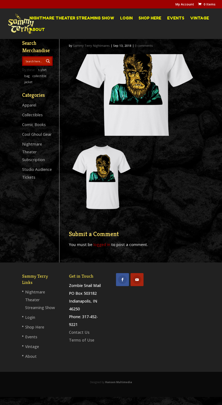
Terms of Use (81, 340)
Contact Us (79, 332)
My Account (184, 4)
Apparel (29, 105)
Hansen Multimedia (118, 382)
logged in (101, 244)
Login (126, 18)
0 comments (144, 46)
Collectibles (32, 114)
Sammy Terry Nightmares (91, 46)
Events (175, 18)
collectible (39, 76)
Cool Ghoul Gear (37, 134)
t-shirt (42, 70)
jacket (28, 82)
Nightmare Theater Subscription (33, 151)
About (37, 30)
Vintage (199, 18)
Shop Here (150, 18)
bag (26, 76)
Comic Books (34, 124)
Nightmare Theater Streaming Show (71, 18)
